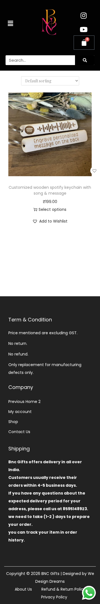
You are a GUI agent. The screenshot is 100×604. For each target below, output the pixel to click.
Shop (13, 421)
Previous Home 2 (24, 401)
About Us (23, 589)
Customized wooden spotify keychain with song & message (50, 190)
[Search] (84, 60)
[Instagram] (84, 15)
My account (20, 411)
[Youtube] (84, 29)
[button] (10, 23)
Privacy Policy (54, 597)
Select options (52, 209)
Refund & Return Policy (63, 589)
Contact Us (19, 432)
